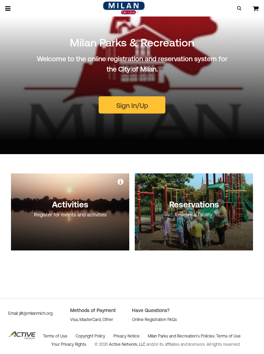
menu (8, 8)
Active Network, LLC (127, 344)
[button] (239, 8)
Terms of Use (228, 336)
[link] (121, 181)
